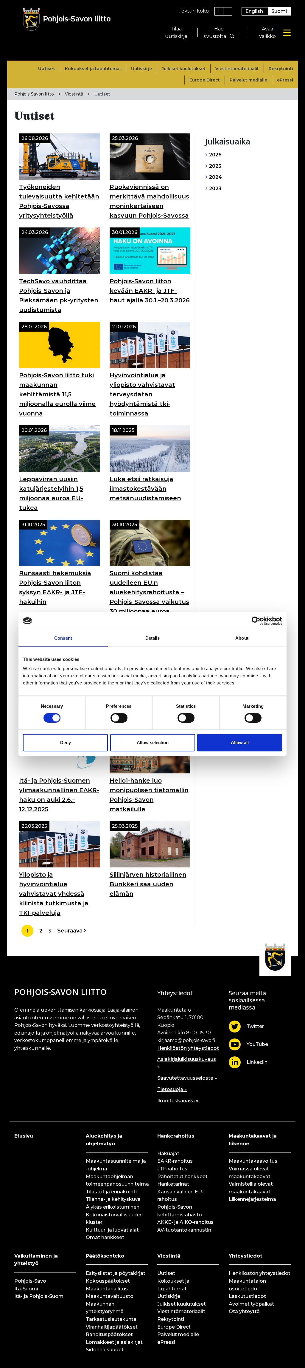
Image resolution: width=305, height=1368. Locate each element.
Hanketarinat (173, 1184)
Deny (65, 742)
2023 (214, 188)
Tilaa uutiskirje (176, 32)
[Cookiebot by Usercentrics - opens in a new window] (256, 620)
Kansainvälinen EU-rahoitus (180, 1195)
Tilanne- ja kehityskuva (113, 1199)
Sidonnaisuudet (105, 1349)
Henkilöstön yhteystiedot (188, 1048)
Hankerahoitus (175, 1136)
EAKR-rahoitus (175, 1161)
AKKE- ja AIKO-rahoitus (185, 1222)
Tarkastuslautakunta (111, 1319)
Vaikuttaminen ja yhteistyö (36, 1260)
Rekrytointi (281, 68)
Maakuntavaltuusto (109, 1296)
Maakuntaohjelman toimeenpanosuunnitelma (117, 1180)
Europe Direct (204, 80)
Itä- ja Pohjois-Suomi (39, 1296)
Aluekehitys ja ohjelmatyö (104, 1140)
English (254, 11)
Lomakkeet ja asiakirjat (114, 1342)
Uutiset (46, 68)
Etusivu (23, 1136)
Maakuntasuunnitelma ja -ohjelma (116, 1165)
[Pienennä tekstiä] (227, 11)
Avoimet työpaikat (251, 1304)
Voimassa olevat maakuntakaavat (249, 1172)
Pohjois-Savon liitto (34, 94)
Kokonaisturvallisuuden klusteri (114, 1218)
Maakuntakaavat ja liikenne (253, 1140)
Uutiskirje (141, 68)
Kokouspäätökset (108, 1281)
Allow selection (153, 742)
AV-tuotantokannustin (184, 1230)
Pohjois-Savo (30, 1281)
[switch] (119, 718)
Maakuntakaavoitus (253, 1161)
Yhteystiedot (245, 1256)
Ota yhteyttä (244, 1311)
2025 (214, 166)
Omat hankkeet (105, 1237)
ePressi (285, 80)
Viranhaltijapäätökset (112, 1327)
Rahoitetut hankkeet (182, 1176)
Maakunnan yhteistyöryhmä (105, 1308)
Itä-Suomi (26, 1289)
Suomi (279, 11)
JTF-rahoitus (172, 1169)
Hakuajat (168, 1153)
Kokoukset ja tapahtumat (93, 68)
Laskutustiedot (247, 1296)
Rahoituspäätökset (109, 1334)
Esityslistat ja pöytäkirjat (115, 1273)
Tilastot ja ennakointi (111, 1192)
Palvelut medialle (248, 80)
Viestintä (74, 94)
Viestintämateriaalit (237, 68)
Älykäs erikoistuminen (112, 1207)
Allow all (240, 742)
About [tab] (241, 638)
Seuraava (70, 930)
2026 (215, 155)
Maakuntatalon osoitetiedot (247, 1285)
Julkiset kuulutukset (184, 68)
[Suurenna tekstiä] (219, 11)
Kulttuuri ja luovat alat (112, 1230)
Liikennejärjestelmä (252, 1199)
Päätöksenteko (105, 1256)
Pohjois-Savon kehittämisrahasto (179, 1211)
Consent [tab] (63, 638)
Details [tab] (152, 638)
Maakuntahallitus (107, 1289)
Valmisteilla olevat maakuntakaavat (251, 1188)
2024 (215, 177)
